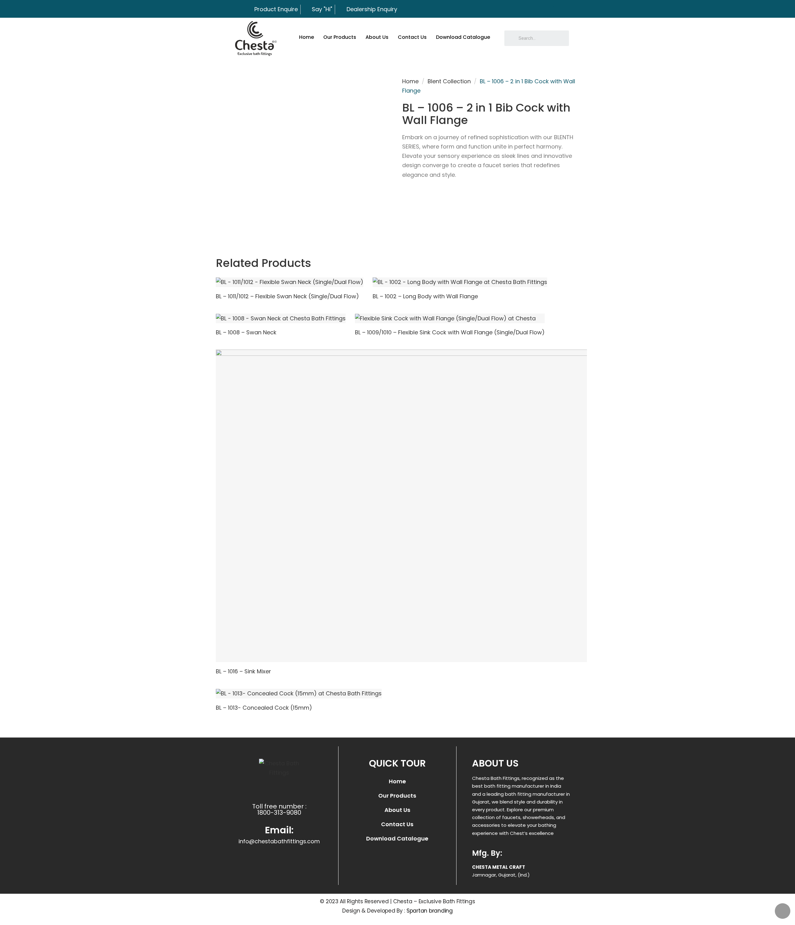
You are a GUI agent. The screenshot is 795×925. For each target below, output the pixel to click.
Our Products (339, 37)
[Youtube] (563, 9)
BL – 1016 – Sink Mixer (243, 671)
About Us (377, 37)
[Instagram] (546, 9)
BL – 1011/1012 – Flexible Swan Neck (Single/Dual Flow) (287, 296)
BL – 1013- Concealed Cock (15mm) (264, 708)
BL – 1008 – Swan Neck (246, 332)
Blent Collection (449, 81)
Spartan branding (430, 910)
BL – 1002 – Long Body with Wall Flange (425, 296)
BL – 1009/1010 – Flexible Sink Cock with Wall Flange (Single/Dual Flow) (450, 332)
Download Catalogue (463, 37)
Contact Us (412, 37)
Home (306, 37)
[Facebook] (529, 9)
